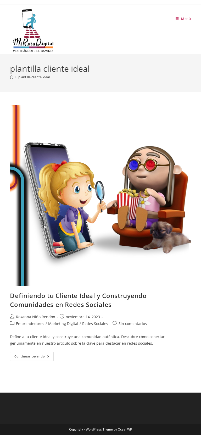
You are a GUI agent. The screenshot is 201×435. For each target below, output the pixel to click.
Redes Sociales (95, 323)
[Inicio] (11, 77)
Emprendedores (30, 323)
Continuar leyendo (34, 357)
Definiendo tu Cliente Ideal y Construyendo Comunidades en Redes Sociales (78, 300)
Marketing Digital (63, 323)
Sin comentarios (133, 323)
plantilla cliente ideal (34, 77)
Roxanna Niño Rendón (35, 316)
